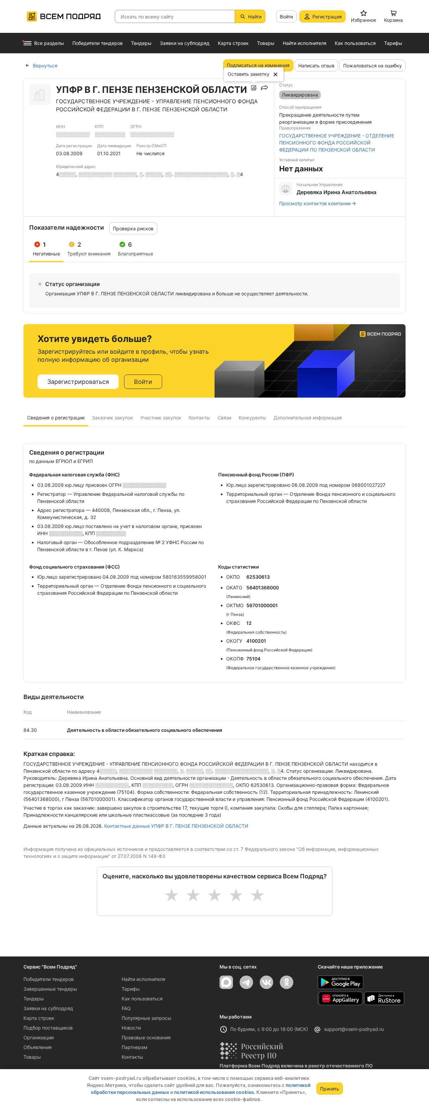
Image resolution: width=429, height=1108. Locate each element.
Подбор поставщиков (48, 1028)
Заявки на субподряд (48, 1008)
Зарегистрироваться (78, 381)
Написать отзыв (316, 65)
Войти (286, 16)
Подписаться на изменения (258, 65)
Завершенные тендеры (50, 989)
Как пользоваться (142, 998)
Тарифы (131, 989)
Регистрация (327, 16)
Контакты (132, 1057)
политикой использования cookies (214, 1092)
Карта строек (38, 1018)
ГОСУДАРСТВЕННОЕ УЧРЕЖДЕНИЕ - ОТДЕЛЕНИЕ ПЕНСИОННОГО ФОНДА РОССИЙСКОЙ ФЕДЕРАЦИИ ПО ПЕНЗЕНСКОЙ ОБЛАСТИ (336, 143)
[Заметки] (254, 88)
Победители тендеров (48, 979)
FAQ (126, 1008)
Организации (38, 1037)
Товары (32, 1057)
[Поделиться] (264, 88)
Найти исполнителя (143, 979)
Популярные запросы (146, 1018)
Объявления (37, 1047)
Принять (329, 1089)
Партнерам (134, 1047)
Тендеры (33, 998)
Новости (131, 1028)
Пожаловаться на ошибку (372, 65)
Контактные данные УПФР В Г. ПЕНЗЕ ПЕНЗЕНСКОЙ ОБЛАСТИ (176, 826)
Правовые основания (146, 1037)
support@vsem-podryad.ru (354, 1029)
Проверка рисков (133, 228)
